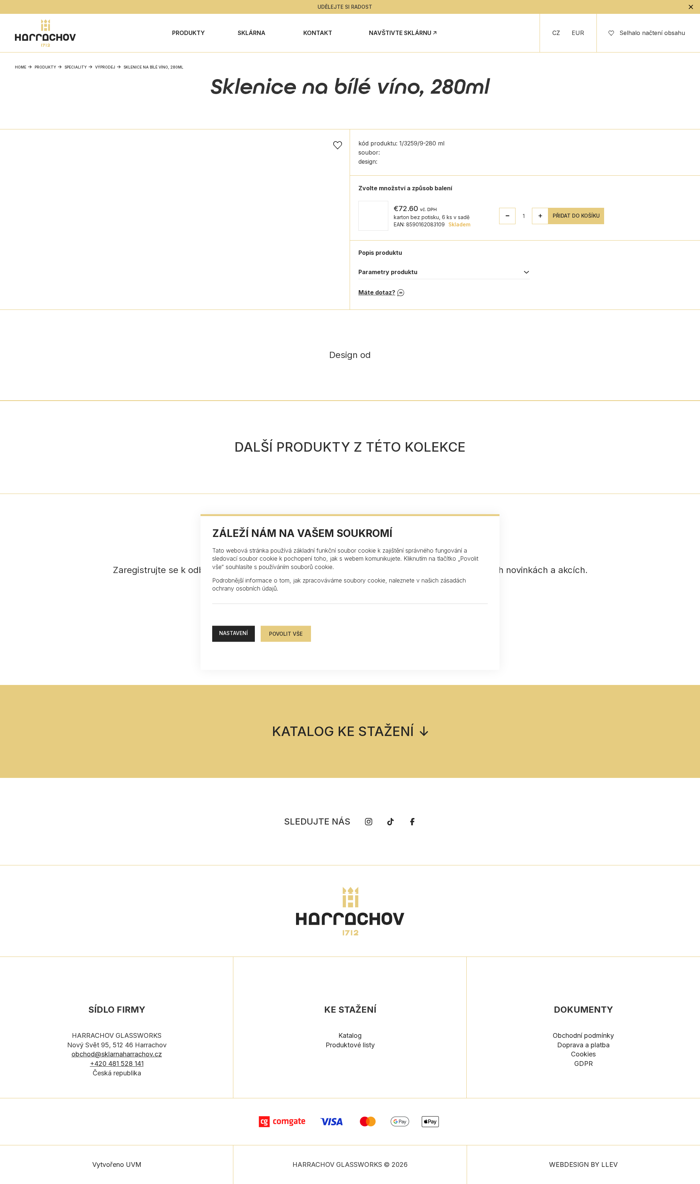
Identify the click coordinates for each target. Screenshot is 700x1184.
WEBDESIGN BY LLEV (583, 1164)
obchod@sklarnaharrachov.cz (116, 1054)
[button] (540, 216)
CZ (556, 32)
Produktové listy (350, 1045)
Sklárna (251, 32)
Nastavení (233, 633)
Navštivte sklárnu (400, 32)
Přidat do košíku (576, 216)
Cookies (583, 1054)
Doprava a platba (583, 1045)
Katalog (350, 1035)
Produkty (188, 32)
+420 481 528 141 (117, 1063)
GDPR (583, 1063)
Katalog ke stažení (343, 731)
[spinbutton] (524, 216)
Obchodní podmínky (583, 1035)
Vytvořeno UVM (116, 1164)
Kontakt (317, 32)
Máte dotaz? (376, 292)
